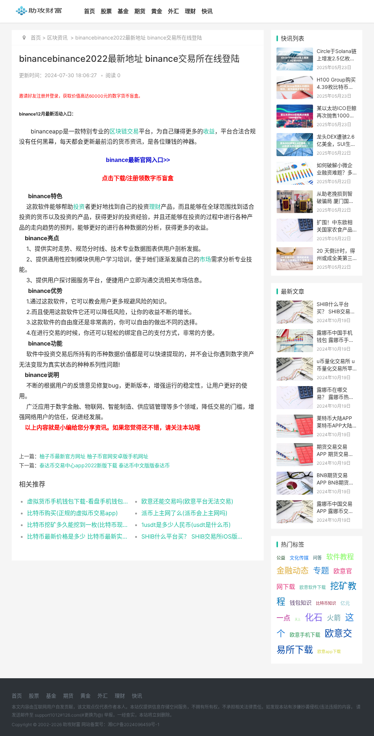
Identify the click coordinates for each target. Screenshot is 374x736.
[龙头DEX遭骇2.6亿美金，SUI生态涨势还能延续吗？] (294, 138)
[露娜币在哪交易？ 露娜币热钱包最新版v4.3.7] (294, 391)
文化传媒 (299, 558)
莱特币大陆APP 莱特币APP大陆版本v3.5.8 (334, 425)
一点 (283, 618)
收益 (209, 131)
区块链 (118, 131)
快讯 (207, 11)
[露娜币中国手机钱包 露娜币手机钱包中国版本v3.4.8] (294, 334)
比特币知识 (326, 603)
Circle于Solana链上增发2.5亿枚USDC (336, 58)
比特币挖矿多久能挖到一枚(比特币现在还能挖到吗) (78, 524)
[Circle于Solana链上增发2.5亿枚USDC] (294, 52)
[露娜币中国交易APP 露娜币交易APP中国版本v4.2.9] (294, 505)
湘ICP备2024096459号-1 (134, 724)
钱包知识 (301, 602)
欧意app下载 (329, 651)
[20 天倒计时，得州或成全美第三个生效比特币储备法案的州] (294, 252)
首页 (89, 11)
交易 (133, 131)
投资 (79, 206)
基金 (123, 11)
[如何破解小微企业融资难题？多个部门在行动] (294, 166)
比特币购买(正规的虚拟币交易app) (72, 513)
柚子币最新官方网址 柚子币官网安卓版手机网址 (93, 456)
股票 (106, 11)
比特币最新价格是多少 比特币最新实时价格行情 (78, 536)
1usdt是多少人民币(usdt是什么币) (186, 524)
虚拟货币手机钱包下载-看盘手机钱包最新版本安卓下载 (78, 501)
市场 (205, 259)
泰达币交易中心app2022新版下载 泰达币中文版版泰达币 (104, 465)
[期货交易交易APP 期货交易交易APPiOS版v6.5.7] (294, 448)
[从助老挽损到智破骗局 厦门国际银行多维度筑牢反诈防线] (294, 195)
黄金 (156, 11)
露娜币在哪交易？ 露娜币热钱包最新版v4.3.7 (335, 396)
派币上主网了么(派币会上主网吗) (184, 513)
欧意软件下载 (312, 587)
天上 (298, 619)
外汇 (173, 11)
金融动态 (292, 570)
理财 (190, 11)
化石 (314, 617)
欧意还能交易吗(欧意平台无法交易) (187, 501)
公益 (280, 558)
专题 (321, 570)
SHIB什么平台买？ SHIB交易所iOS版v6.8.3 (192, 536)
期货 (139, 11)
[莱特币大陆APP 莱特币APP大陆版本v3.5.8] (294, 419)
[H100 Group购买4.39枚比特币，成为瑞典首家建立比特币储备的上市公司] (294, 81)
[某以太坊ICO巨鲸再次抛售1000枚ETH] (294, 109)
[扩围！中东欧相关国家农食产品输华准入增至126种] (294, 223)
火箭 (334, 618)
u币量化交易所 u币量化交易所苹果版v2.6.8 (336, 368)
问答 (317, 558)
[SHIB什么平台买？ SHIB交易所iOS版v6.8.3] (294, 305)
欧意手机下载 (305, 634)
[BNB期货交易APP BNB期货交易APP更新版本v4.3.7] (294, 476)
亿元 (345, 603)
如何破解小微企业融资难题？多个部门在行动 (334, 172)
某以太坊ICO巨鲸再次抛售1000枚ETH (336, 115)
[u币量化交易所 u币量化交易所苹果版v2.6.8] (294, 362)
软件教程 (340, 557)
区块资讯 (57, 37)
